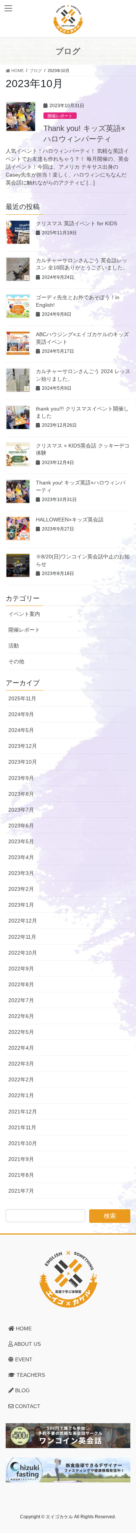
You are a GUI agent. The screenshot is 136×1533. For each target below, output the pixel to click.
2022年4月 (21, 1048)
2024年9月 (21, 714)
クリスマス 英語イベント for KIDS (76, 223)
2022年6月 (21, 1016)
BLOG (22, 1390)
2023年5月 (21, 841)
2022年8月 (21, 984)
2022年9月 (21, 969)
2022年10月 (22, 953)
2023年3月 (21, 873)
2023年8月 (21, 794)
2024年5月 (21, 730)
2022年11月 (22, 937)
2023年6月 (21, 826)
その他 (16, 661)
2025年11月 (22, 698)
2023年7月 (21, 810)
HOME (23, 1328)
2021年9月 (21, 1159)
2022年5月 (21, 1032)
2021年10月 (22, 1143)
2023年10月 (22, 762)
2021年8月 (21, 1175)
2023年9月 (21, 778)
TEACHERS (30, 1375)
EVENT (23, 1359)
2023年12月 (22, 746)
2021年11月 (22, 1127)
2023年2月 (21, 889)
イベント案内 (24, 614)
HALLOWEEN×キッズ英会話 (70, 520)
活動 (13, 646)
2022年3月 (21, 1064)
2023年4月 (21, 857)
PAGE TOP (125, 1480)
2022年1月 (21, 1095)
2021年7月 (21, 1191)
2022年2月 (21, 1079)
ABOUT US (27, 1344)
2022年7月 (21, 1000)
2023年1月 (21, 905)
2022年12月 (22, 921)
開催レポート (60, 116)
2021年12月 (22, 1112)
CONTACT (27, 1406)
